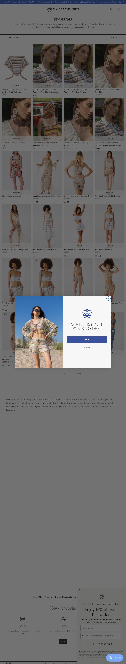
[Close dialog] (108, 298)
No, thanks (87, 347)
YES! (87, 340)
